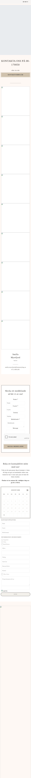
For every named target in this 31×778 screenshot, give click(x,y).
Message (15, 428)
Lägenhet (6, 539)
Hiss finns (6, 574)
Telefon (15, 412)
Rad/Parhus (6, 544)
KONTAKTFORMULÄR (15, 74)
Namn (15, 399)
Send (15, 594)
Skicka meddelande (15, 446)
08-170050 (16, 482)
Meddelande (15, 419)
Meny (26, 1)
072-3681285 (15, 369)
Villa (4, 542)
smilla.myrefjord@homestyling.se (15, 367)
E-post (15, 406)
